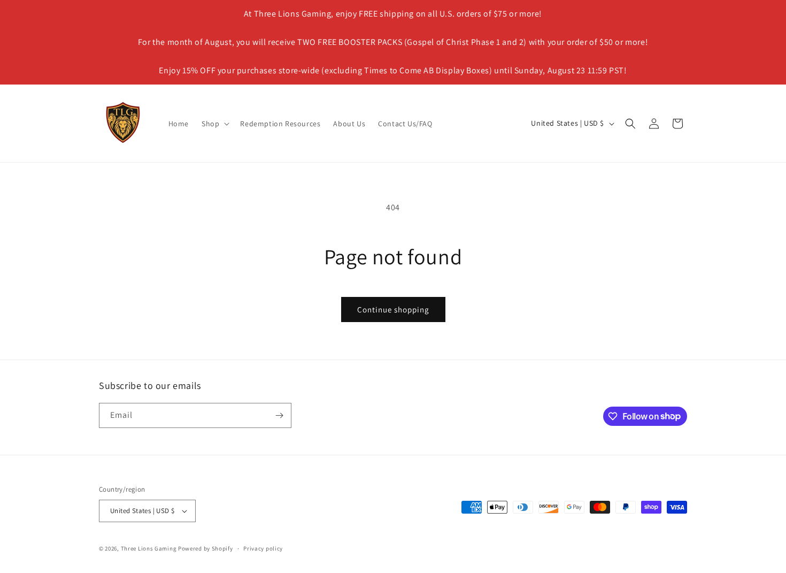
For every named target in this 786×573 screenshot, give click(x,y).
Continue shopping (393, 309)
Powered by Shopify (205, 548)
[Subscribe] (279, 415)
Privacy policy (263, 548)
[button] (214, 123)
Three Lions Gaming (149, 548)
